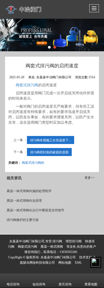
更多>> (90, 178)
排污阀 (57, 241)
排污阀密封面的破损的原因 (49, 152)
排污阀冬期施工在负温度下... (50, 140)
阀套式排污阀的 (33, 162)
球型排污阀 (74, 241)
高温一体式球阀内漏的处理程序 (29, 191)
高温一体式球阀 (52, 246)
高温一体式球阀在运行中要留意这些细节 (35, 210)
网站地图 (64, 262)
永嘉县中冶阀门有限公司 (58, 257)
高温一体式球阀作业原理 (24, 201)
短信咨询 (39, 284)
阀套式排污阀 (27, 85)
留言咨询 (65, 284)
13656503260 (68, 252)
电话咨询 (13, 284)
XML (78, 262)
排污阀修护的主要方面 (23, 220)
